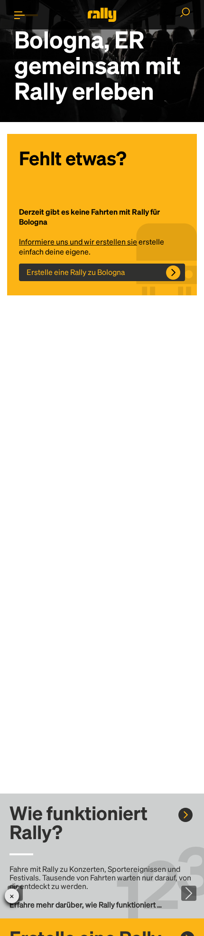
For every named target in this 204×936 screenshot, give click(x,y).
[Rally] (102, 15)
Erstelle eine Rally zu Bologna (76, 272)
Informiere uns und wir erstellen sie (78, 241)
